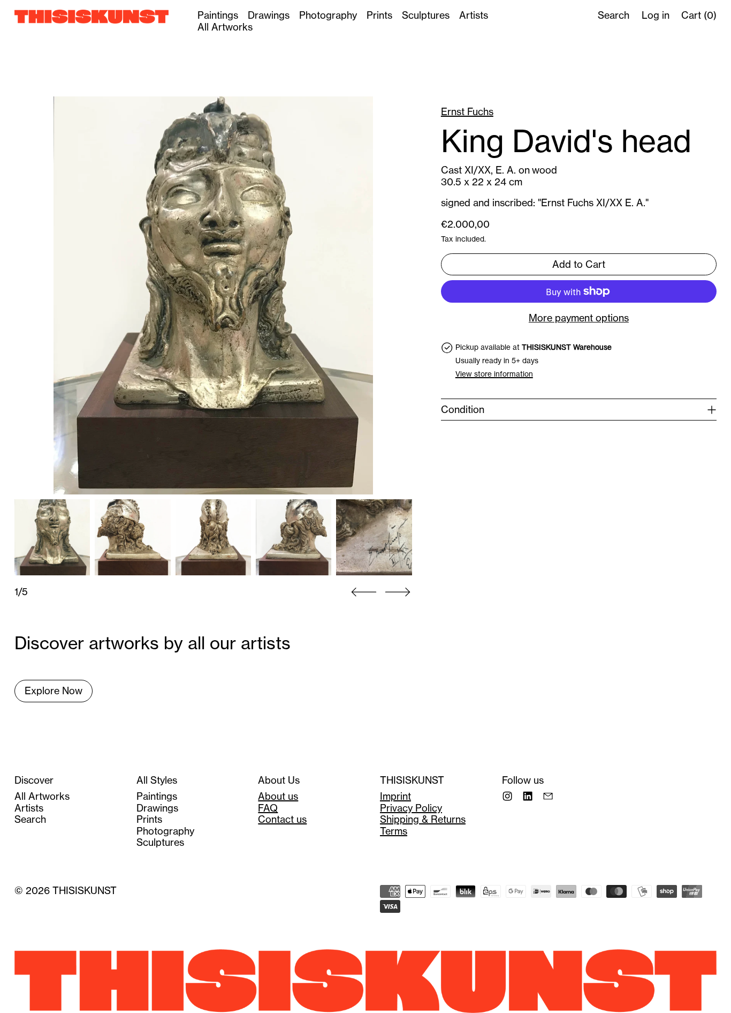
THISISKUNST (84, 890)
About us (278, 796)
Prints (379, 15)
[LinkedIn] (527, 796)
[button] (213, 295)
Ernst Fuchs (467, 112)
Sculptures (426, 15)
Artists (473, 15)
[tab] (52, 537)
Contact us (282, 819)
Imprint (395, 796)
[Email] (548, 796)
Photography (328, 15)
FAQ (268, 808)
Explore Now (53, 691)
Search (30, 819)
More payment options (579, 318)
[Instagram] (507, 796)
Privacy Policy (411, 808)
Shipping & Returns (423, 819)
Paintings (217, 15)
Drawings (269, 15)
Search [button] (613, 15)
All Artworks (225, 27)
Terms (393, 831)
